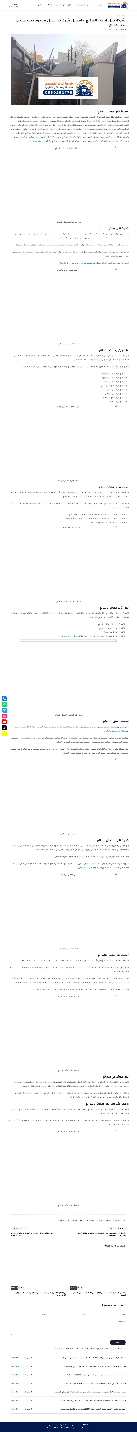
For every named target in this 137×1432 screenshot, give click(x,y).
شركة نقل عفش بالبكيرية (115, 731)
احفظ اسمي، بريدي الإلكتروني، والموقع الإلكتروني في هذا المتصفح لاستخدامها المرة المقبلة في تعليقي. (88, 1349)
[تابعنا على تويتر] (4, 710)
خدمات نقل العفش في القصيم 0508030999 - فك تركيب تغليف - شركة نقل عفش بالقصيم (92, 1358)
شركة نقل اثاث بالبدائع (104, 1220)
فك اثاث (74, 1220)
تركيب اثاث (117, 1220)
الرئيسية (98, 5)
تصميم (88, 1428)
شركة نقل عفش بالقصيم (39, 141)
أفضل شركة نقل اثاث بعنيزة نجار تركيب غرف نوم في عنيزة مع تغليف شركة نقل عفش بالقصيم (90, 1392)
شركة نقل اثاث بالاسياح (69, 263)
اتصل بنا (39, 5)
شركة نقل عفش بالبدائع (87, 1220)
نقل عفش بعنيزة (64, 5)
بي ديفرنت (75, 1428)
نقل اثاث (46, 1082)
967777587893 (64, 1428)
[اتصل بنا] (4, 698)
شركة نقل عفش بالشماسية (74, 636)
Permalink (15, 1358)
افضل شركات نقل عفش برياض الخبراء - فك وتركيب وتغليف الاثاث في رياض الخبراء (94, 1366)
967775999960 (52, 1428)
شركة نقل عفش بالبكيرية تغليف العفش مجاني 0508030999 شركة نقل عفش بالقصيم (93, 1409)
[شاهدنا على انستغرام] (4, 716)
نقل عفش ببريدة (83, 5)
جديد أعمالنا (121, 16)
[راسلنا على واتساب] (4, 704)
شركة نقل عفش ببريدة (91, 263)
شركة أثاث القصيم (120, 29)
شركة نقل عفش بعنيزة (87, 868)
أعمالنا (50, 5)
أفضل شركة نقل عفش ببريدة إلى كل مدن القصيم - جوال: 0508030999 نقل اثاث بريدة (94, 1375)
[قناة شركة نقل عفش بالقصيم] (4, 721)
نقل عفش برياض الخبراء (42, 990)
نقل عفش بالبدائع (63, 1220)
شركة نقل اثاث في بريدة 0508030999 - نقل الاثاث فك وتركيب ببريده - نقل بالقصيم (95, 1384)
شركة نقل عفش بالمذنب (78, 1097)
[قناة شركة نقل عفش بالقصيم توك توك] (4, 727)
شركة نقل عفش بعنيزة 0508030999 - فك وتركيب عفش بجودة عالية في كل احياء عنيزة (93, 1401)
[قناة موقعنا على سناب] (4, 733)
